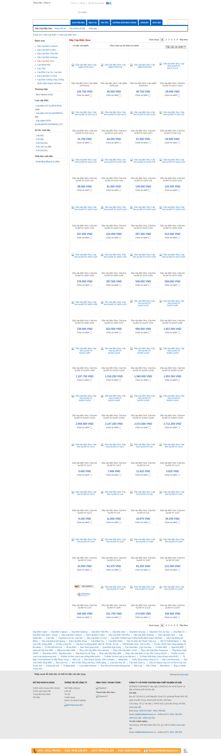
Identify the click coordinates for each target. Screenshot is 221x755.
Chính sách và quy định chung (46, 688)
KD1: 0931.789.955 (49, 750)
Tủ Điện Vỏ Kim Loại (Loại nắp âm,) (120, 656)
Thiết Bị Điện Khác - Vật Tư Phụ (136, 644)
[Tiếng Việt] (163, 3)
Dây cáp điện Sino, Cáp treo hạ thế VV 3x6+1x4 (172, 132)
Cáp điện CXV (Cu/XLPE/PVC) (49, 113)
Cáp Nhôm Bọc (44, 65)
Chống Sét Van (52, 666)
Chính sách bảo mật (41, 691)
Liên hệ (82, 3)
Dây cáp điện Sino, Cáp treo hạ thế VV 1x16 (84, 559)
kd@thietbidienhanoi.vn (145, 714)
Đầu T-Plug (151, 666)
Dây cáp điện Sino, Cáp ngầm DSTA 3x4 (143, 84)
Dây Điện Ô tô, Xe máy (159, 632)
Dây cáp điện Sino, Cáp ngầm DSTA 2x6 (114, 84)
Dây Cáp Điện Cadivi (46, 50)
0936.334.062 (149, 718)
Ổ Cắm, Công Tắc (64, 644)
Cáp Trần (41, 68)
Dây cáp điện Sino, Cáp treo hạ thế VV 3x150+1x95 (84, 369)
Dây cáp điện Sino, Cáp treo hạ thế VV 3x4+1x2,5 (114, 132)
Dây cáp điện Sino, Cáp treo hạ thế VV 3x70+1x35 (143, 274)
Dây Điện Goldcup (80, 632)
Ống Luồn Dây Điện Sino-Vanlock (94, 650)
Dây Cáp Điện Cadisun (47, 46)
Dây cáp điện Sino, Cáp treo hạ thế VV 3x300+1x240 (172, 416)
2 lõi (38, 139)
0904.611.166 (135, 718)
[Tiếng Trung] (180, 3)
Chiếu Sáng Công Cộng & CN (145, 659)
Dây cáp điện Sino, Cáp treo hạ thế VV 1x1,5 (84, 464)
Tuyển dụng (69, 697)
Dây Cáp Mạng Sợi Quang (53, 641)
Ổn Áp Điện (71, 647)
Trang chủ (37, 35)
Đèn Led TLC (62, 663)
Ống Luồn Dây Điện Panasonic (154, 650)
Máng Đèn (123, 659)
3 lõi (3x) (40, 143)
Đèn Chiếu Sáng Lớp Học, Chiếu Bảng (89, 663)
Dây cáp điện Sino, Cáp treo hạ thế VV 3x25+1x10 (84, 227)
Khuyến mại (78, 23)
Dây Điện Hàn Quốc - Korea (45, 635)
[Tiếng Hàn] (185, 3)
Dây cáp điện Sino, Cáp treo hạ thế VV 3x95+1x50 (84, 321)
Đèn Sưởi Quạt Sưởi (89, 647)
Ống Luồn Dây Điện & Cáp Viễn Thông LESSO (146, 653)
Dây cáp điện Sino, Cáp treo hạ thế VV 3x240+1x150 (84, 416)
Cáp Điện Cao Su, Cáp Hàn (49, 72)
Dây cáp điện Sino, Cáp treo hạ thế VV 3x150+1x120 (114, 369)
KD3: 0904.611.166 (102, 750)
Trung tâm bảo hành (42, 694)
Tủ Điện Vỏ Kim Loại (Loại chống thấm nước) (80, 656)
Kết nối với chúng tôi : (96, 3)
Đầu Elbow (165, 666)
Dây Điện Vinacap (137, 632)
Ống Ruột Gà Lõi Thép (85, 653)
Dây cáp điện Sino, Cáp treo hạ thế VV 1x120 (143, 606)
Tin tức (73, 3)
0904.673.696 (145, 711)
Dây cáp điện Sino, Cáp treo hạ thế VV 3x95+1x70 (114, 321)
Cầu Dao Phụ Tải (117, 663)
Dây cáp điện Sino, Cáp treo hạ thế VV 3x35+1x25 (172, 227)
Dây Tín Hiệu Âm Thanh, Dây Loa (141, 641)
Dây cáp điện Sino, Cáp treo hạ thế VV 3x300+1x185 (143, 416)
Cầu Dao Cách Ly (137, 663)
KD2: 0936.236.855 (76, 750)
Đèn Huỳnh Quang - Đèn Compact (99, 659)
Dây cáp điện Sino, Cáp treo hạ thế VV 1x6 (143, 511)
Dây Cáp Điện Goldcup (47, 57)
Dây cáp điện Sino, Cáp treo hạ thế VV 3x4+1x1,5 (84, 132)
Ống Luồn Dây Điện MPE (110, 653)
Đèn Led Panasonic (171, 659)
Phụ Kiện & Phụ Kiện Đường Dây (115, 666)
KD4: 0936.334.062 (129, 750)
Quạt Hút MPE (177, 647)
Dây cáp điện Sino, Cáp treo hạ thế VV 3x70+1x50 (172, 274)
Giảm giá (93, 28)
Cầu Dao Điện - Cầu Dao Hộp (138, 647)
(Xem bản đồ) (135, 707)
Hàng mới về (60, 28)
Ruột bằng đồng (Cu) (45, 162)
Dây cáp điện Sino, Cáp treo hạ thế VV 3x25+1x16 (114, 227)
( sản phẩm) (181, 22)
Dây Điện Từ (179, 632)
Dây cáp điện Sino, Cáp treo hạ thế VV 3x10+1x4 (84, 179)
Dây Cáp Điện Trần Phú (47, 53)
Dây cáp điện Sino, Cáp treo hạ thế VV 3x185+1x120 (143, 369)
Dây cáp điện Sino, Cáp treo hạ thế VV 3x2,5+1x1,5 (172, 84)
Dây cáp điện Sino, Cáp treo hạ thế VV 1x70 (84, 606)
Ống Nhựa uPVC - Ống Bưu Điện (57, 653)
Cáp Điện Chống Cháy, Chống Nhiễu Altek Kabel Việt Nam (136, 638)
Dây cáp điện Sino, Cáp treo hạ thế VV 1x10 (172, 511)
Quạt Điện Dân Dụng (112, 647)
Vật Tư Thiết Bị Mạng (169, 641)
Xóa (50, 94)
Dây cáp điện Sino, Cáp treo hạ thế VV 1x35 (143, 559)
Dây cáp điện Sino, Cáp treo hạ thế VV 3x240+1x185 (114, 416)
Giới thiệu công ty (72, 688)
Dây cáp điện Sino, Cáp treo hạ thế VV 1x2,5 (114, 464)
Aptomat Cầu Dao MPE (43, 650)
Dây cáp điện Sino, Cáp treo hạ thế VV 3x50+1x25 (84, 274)
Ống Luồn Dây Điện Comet (125, 650)
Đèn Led (76, 659)
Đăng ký (47, 3)
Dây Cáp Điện (50, 35)
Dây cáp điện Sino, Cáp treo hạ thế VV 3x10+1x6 (114, 179)
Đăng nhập (37, 3)
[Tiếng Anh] (169, 3)
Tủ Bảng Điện (69, 666)
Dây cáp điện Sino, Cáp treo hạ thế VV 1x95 (114, 606)
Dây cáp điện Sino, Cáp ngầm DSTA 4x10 (85, 84)
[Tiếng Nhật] (174, 3)
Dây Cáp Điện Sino (68, 35)
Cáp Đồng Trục (98, 641)
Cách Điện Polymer (88, 666)
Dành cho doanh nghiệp (75, 700)
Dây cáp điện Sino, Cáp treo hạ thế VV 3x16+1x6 (143, 179)
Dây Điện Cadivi (40, 632)
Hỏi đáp (144, 23)
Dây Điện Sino (119, 632)
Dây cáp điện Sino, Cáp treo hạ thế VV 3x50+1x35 (114, 274)
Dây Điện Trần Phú (100, 632)
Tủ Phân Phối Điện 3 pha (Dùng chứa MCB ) (159, 656)
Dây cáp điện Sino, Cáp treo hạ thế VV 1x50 (172, 559)
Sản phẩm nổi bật (77, 28)
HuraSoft (184, 675)
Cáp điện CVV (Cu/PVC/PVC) (49, 106)
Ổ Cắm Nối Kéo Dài (53, 647)
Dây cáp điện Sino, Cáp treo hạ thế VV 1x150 (172, 606)
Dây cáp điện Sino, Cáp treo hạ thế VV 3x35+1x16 (143, 227)
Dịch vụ (93, 23)
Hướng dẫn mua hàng (124, 23)
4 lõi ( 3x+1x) (41, 147)
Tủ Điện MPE (161, 647)
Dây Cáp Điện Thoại (78, 641)
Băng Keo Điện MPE (66, 650)
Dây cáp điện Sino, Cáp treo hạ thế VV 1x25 (114, 559)
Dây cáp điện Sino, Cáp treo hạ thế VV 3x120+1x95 (172, 321)
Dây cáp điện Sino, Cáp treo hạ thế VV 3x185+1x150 (172, 369)
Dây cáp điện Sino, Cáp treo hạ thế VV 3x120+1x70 (143, 321)
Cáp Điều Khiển (116, 641)
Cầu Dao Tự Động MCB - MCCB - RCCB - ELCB (97, 644)
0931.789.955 (159, 711)
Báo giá (157, 23)
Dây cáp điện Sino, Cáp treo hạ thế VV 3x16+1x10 (172, 179)
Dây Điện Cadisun (59, 632)
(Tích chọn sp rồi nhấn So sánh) (124, 46)
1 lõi (38, 135)
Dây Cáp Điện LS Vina (47, 76)
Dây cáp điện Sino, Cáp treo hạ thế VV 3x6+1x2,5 (143, 132)
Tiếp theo (183, 40)
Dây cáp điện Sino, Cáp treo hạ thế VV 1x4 (143, 464)
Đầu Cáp (138, 666)
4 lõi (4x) (40, 150)
